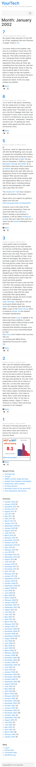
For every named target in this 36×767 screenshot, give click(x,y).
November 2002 (11, 713)
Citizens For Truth (12, 192)
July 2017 (8, 514)
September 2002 (11, 718)
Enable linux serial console (15, 484)
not (4, 339)
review (16, 221)
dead (22, 159)
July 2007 (8, 612)
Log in (7, 748)
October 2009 (10, 583)
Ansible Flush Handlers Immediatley (18, 481)
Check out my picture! (10, 457)
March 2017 (9, 521)
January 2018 (10, 504)
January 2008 (10, 602)
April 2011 (8, 571)
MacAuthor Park (9, 164)
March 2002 (9, 732)
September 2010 (11, 579)
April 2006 (9, 648)
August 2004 (9, 684)
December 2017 (10, 507)
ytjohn (24, 36)
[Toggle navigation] (30, 13)
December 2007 (11, 605)
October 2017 (10, 509)
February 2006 (10, 653)
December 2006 (11, 629)
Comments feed (11, 753)
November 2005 (11, 660)
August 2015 (9, 531)
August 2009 (9, 588)
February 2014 (10, 550)
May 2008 (8, 595)
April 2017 (8, 519)
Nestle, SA (16, 311)
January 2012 (10, 564)
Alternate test (10, 474)
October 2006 (10, 634)
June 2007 (9, 614)
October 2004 (10, 679)
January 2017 (10, 523)
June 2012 (8, 562)
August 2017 (9, 511)
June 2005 (9, 667)
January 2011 (9, 576)
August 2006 (9, 638)
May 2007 (8, 617)
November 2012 (11, 555)
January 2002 (10, 737)
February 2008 (10, 600)
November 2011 (10, 569)
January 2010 (10, 581)
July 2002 (8, 722)
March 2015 (9, 535)
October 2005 (10, 662)
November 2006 (11, 631)
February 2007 (10, 624)
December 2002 (11, 710)
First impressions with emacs (15, 491)
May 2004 (8, 689)
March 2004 (9, 694)
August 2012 (9, 559)
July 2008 (8, 591)
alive (24, 212)
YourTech (10, 3)
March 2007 (9, 622)
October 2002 (10, 715)
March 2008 (9, 598)
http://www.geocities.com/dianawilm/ (17, 203)
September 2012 (11, 557)
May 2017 (8, 516)
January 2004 (10, 698)
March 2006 (9, 650)
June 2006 (9, 643)
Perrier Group (23, 309)
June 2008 (9, 593)
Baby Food (7, 334)
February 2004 (10, 696)
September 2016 (11, 526)
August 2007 (9, 610)
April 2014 (8, 547)
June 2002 (9, 725)
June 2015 (8, 533)
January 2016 (10, 528)
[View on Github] (7, 88)
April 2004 (9, 691)
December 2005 (11, 658)
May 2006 (8, 646)
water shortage (8, 302)
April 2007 (8, 619)
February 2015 (10, 538)
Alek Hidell (22, 164)
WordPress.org (10, 755)
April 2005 (9, 670)
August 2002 (9, 720)
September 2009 (11, 586)
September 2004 (11, 682)
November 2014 (11, 540)
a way (18, 318)
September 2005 (11, 665)
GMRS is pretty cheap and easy (16, 479)
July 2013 (8, 552)
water (5, 306)
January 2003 (10, 708)
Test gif (7, 476)
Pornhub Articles (11, 486)
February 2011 (10, 574)
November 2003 (11, 703)
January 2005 (10, 672)
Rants (7, 86)
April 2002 (9, 730)
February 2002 (10, 734)
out (18, 43)
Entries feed (9, 750)
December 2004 (11, 674)
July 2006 (8, 641)
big (4, 344)
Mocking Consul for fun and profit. (18, 488)
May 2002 (8, 727)
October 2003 (10, 706)
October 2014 (10, 543)
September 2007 (11, 607)
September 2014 (11, 545)
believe (7, 169)
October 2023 (10, 502)
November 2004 (11, 677)
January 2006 (10, 655)
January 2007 (10, 626)
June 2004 (9, 686)
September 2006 (11, 636)
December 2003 (11, 701)
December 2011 (10, 567)
